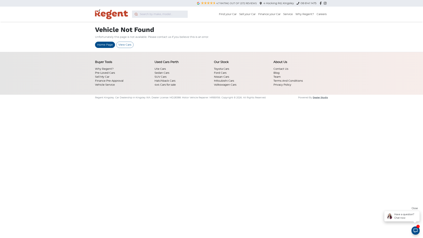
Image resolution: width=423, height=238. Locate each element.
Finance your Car (269, 14)
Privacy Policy (282, 84)
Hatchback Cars (164, 80)
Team (277, 77)
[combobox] (160, 14)
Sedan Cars (161, 73)
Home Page (105, 44)
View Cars (124, 44)
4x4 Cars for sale (165, 84)
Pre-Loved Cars (105, 73)
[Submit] (136, 14)
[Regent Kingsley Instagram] (326, 3)
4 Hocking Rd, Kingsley (278, 3)
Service (288, 14)
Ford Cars (220, 73)
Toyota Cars (221, 69)
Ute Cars (160, 69)
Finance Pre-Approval (109, 80)
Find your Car (228, 14)
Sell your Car (247, 14)
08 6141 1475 (308, 3)
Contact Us (280, 69)
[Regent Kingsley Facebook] (321, 3)
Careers (322, 14)
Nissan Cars (221, 77)
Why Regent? (304, 14)
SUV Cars (160, 77)
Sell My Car (102, 77)
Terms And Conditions (288, 80)
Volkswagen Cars (225, 84)
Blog (276, 73)
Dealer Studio (320, 98)
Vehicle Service (105, 84)
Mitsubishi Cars (224, 80)
